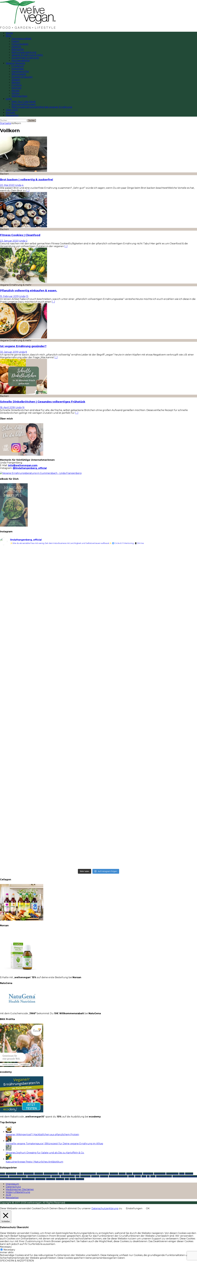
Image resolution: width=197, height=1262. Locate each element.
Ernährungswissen (88, 1173)
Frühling (17, 85)
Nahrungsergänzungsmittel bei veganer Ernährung (42, 107)
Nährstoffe (18, 49)
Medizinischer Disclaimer (20, 1189)
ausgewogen (11, 1173)
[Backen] (23, 171)
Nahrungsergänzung (24, 52)
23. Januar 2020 (9, 240)
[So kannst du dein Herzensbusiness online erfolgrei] (49, 577)
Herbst (15, 90)
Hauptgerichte (20, 71)
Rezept (138, 1176)
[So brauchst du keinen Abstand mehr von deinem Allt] (49, 636)
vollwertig (60, 1179)
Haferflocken (148, 1173)
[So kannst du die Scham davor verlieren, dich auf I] (148, 647)
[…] (27, 190)
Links (9, 98)
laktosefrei (4, 1176)
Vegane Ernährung (164, 1176)
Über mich (12, 109)
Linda (18, 185)
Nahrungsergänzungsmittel (39, 1176)
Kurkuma (189, 1173)
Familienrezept (102, 1173)
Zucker (72, 1179)
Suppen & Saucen (22, 77)
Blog (8, 35)
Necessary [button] (6, 1246)
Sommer (16, 87)
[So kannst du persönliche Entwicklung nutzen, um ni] (148, 578)
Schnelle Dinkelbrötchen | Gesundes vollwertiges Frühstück (42, 401)
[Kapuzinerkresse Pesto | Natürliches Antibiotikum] (9, 1159)
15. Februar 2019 (9, 296)
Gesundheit (137, 1173)
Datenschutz (13, 1186)
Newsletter (12, 115)
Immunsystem (20, 44)
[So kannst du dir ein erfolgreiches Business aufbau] (148, 718)
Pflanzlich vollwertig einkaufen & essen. (28, 290)
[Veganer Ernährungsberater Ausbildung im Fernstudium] (21, 1111)
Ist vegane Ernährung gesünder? (23, 346)
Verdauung (50, 1179)
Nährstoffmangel (68, 1176)
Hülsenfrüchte (160, 1173)
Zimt (67, 1179)
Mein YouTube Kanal (24, 101)
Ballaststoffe (29, 1173)
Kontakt (10, 112)
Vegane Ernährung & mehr (27, 55)
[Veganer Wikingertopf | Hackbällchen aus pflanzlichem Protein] (9, 1131)
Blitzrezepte (19, 74)
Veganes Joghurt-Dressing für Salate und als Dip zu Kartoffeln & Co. (45, 1152)
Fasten (15, 41)
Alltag (2, 1173)
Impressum (12, 1184)
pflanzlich (104, 1176)
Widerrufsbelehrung (18, 1192)
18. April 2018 (7, 407)
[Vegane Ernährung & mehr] (23, 282)
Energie (66, 1173)
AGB (8, 1195)
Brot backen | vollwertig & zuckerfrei (26, 179)
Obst (77, 1176)
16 (23, 407)
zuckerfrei (80, 1179)
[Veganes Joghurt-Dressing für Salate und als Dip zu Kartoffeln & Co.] (9, 1150)
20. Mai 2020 (7, 185)
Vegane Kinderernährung (10, 1179)
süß (148, 1176)
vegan (152, 1176)
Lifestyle (16, 46)
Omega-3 (95, 1176)
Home (9, 33)
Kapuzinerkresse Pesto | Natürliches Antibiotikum (34, 1161)
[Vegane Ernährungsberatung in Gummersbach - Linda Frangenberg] (41, 473)
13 (27, 296)
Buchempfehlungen (24, 104)
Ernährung (75, 1173)
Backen (16, 82)
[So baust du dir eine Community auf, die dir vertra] (49, 836)
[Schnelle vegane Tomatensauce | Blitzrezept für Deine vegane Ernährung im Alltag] (9, 1140)
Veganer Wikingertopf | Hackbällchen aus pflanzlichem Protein (42, 1134)
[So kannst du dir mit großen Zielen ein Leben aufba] (148, 825)
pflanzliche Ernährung (118, 1176)
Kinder (181, 1173)
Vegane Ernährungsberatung (184, 1176)
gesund (129, 1173)
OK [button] (148, 1208)
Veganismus (40, 1179)
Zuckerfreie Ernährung (25, 57)
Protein (131, 1176)
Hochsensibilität (21, 60)
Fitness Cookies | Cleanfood (20, 235)
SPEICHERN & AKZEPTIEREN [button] (17, 1260)
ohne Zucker (85, 1176)
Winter (16, 93)
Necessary (9, 1249)
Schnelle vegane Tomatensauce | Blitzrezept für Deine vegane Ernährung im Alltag (54, 1143)
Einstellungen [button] (134, 1208)
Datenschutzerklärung (104, 1208)
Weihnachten (19, 96)
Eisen (61, 1173)
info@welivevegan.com (22, 465)
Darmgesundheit (21, 38)
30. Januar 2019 (9, 352)
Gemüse (122, 1173)
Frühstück (18, 66)
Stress (143, 1176)
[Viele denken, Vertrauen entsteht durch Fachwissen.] (49, 720)
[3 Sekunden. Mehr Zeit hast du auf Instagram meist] (49, 780)
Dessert (16, 79)
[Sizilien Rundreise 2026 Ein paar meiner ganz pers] (148, 771)
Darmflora (38, 1173)
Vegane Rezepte (15, 63)
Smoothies (18, 68)
